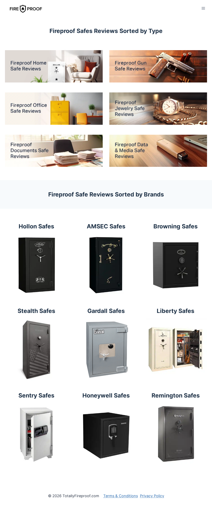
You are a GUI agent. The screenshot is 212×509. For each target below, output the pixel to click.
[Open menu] (203, 8)
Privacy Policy (152, 496)
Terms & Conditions (120, 496)
